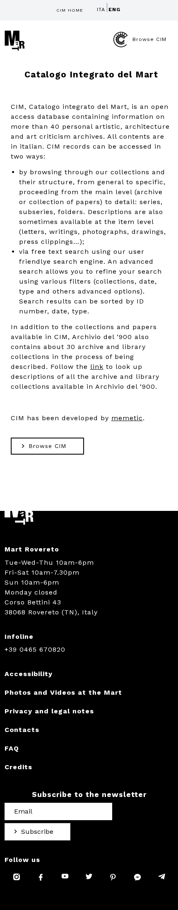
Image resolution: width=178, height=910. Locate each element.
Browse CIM (149, 39)
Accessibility (29, 674)
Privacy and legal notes (49, 711)
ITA (101, 9)
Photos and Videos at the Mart (63, 692)
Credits (18, 767)
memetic (127, 418)
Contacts (22, 730)
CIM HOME (69, 10)
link (96, 367)
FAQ (12, 748)
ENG (114, 9)
